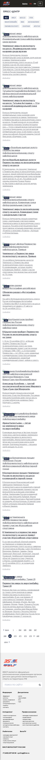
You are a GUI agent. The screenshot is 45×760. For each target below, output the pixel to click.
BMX (22, 22)
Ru (31, 4)
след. (6, 642)
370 (15, 636)
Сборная (26, 26)
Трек (31, 17)
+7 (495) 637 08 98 (9, 753)
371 (20, 636)
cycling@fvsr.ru (23, 753)
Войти (25, 4)
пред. (7, 630)
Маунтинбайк (11, 22)
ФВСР (14, 17)
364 (20, 630)
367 (35, 630)
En (35, 4)
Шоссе (22, 17)
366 (30, 630)
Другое (37, 26)
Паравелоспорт (12, 26)
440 (37, 636)
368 (5, 636)
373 (30, 636)
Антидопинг (33, 22)
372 (25, 636)
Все (6, 17)
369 (10, 636)
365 (25, 630)
